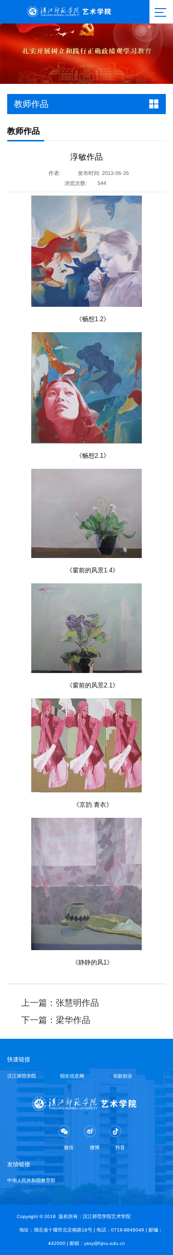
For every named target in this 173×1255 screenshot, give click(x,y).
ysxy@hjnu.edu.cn (104, 1243)
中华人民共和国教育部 (31, 1180)
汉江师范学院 (21, 1076)
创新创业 (122, 1076)
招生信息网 (72, 1076)
